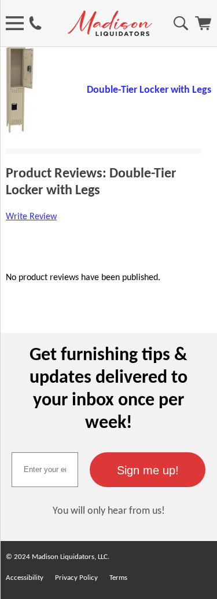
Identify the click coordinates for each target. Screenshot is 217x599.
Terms (118, 578)
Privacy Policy (76, 578)
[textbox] (45, 469)
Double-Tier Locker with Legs (149, 90)
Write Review (31, 217)
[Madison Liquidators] (110, 33)
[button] (147, 469)
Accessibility (24, 578)
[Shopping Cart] (203, 27)
